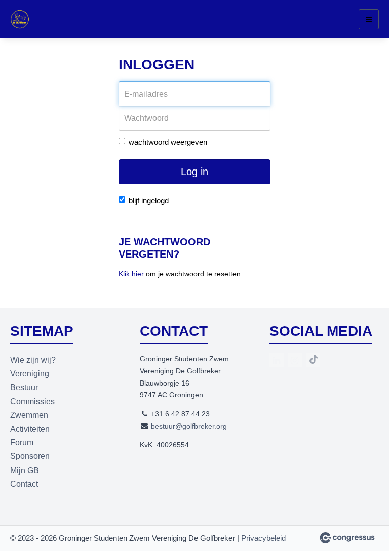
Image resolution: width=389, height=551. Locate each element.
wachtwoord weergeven (168, 142)
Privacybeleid (263, 538)
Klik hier (131, 274)
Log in (194, 171)
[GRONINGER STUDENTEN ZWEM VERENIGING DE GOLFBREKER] (22, 19)
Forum (21, 442)
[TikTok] (313, 360)
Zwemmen (29, 415)
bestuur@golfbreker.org (189, 426)
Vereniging (29, 373)
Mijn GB (24, 470)
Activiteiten (30, 429)
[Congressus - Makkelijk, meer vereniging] (347, 537)
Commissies (32, 401)
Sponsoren (30, 456)
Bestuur (24, 387)
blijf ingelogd (149, 200)
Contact (24, 484)
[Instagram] (295, 360)
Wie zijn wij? (33, 360)
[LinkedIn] (276, 360)
